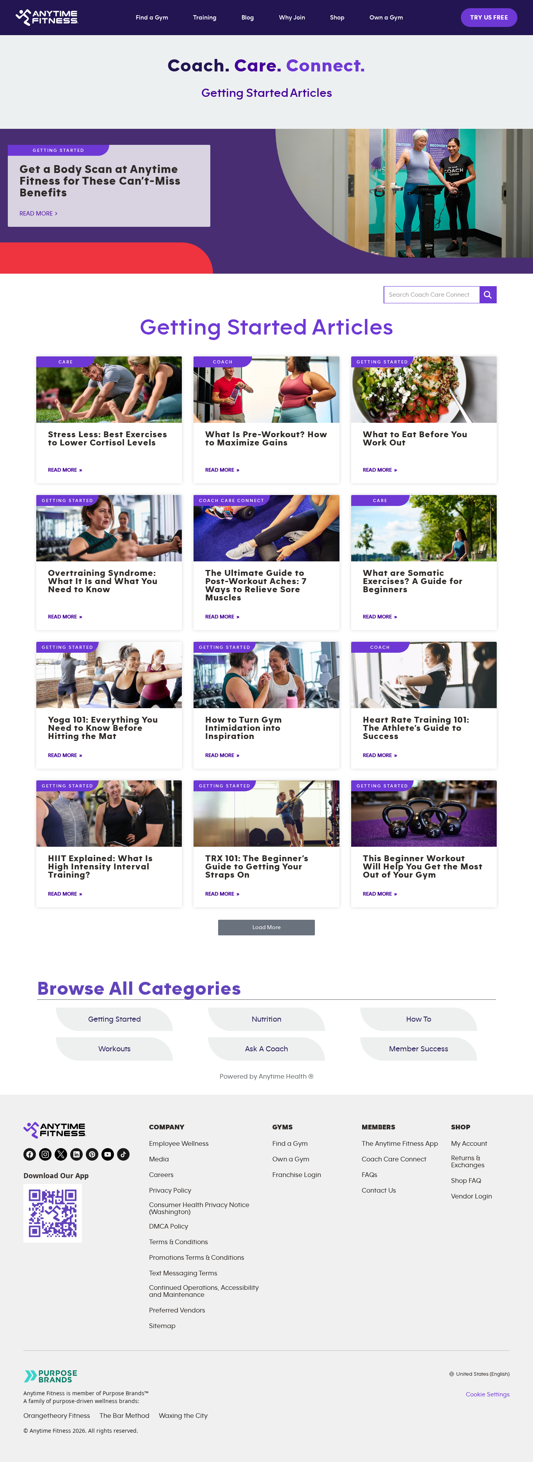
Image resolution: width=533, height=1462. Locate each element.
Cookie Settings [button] (488, 1394)
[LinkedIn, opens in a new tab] (76, 1154)
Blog (248, 17)
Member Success (418, 1049)
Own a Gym (386, 17)
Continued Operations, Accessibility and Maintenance (204, 1291)
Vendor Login (471, 1196)
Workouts (114, 1049)
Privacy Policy (170, 1190)
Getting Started (114, 1019)
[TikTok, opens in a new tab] (123, 1154)
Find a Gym (152, 17)
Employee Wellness (179, 1143)
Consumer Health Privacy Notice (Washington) (199, 1209)
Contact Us (379, 1190)
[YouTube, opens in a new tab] (107, 1154)
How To (418, 1019)
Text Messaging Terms (183, 1273)
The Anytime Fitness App (400, 1143)
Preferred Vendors (177, 1310)
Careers (161, 1175)
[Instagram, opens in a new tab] (45, 1154)
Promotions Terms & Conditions (196, 1257)
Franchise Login (296, 1175)
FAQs (369, 1175)
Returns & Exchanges (468, 1162)
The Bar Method (124, 1415)
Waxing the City (183, 1415)
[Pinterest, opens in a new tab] (92, 1154)
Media (159, 1159)
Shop (337, 17)
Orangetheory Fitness (56, 1415)
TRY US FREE (489, 17)
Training (205, 17)
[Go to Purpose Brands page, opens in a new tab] (50, 1376)
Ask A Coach (266, 1049)
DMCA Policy (168, 1226)
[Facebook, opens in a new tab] (29, 1154)
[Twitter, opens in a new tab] (61, 1154)
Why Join (292, 17)
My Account (469, 1143)
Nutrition (266, 1019)
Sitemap (162, 1326)
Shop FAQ (466, 1180)
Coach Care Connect (394, 1159)
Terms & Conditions (178, 1242)
